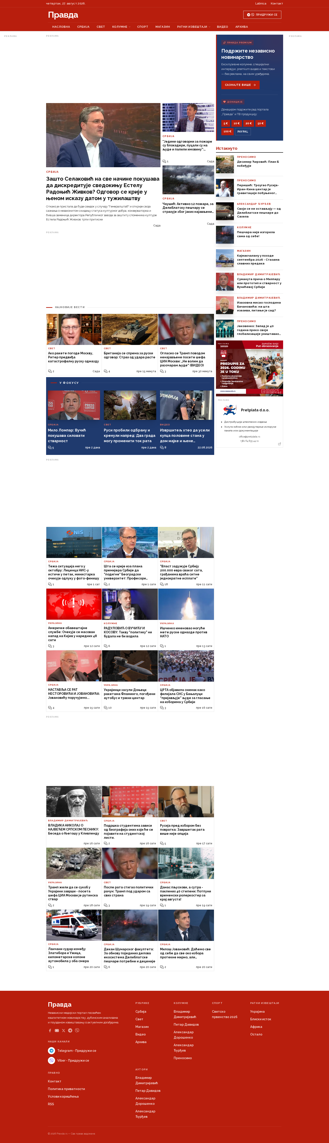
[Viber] (77, 1030)
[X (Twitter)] (63, 1030)
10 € (237, 123)
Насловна (61, 26)
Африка (256, 1027)
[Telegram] (70, 1030)
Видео (222, 26)
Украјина (257, 1011)
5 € (226, 123)
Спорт (142, 26)
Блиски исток (260, 1019)
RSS (51, 1104)
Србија (83, 26)
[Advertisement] (22, 106)
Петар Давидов (186, 1024)
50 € (261, 123)
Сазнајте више (238, 85)
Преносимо (183, 1058)
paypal (242, 131)
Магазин (163, 26)
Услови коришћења (63, 1096)
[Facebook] (50, 1031)
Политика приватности (66, 1089)
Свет (101, 26)
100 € (227, 131)
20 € (249, 123)
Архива (241, 26)
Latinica (260, 3)
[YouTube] (57, 1030)
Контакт (277, 3)
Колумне (119, 26)
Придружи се (266, 14)
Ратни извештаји (192, 26)
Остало (256, 1034)
